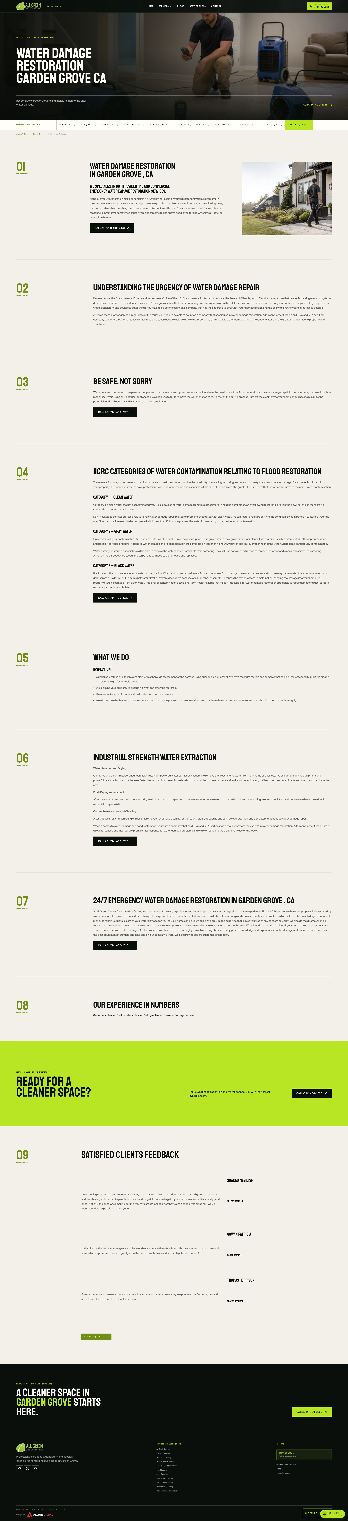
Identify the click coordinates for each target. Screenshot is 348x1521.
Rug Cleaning (184, 125)
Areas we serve (22, 134)
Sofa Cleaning (202, 125)
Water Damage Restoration (299, 125)
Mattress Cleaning (110, 125)
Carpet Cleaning (88, 125)
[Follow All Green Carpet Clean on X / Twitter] (27, 1468)
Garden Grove (38, 134)
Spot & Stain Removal (224, 125)
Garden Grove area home (286, 1464)
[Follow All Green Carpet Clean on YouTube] (35, 1468)
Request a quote (283, 1473)
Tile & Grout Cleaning (249, 125)
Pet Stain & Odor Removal (161, 125)
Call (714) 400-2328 (315, 104)
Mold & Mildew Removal (134, 125)
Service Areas (198, 6)
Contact (216, 6)
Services (164, 6)
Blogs (180, 6)
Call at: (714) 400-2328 (109, 228)
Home (150, 6)
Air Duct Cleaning (67, 125)
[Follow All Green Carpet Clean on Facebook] (19, 1468)
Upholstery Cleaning (273, 125)
